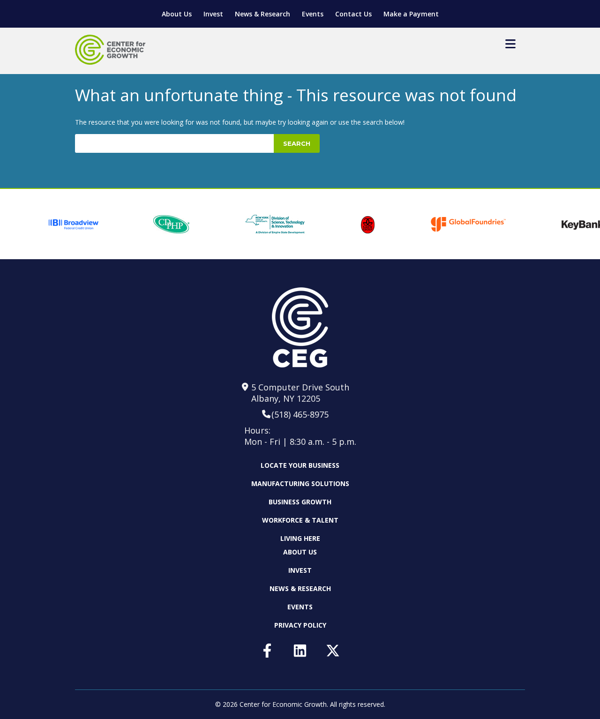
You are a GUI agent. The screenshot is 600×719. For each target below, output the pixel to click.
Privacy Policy (300, 625)
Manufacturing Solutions (300, 483)
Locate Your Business (300, 465)
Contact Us (353, 13)
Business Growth (300, 501)
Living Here (300, 538)
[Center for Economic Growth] (110, 50)
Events (312, 13)
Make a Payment (411, 13)
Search (296, 143)
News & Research (262, 13)
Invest (213, 13)
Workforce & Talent (300, 520)
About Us (177, 13)
